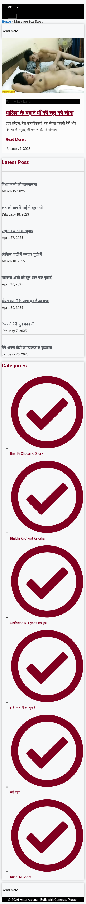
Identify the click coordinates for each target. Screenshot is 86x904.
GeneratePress (65, 900)
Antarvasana (18, 7)
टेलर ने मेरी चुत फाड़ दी (18, 324)
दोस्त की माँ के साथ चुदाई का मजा (25, 300)
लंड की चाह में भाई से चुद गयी (22, 207)
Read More (10, 31)
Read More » (16, 139)
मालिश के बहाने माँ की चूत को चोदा (39, 113)
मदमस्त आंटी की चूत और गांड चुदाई (27, 277)
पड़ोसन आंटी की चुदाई (17, 231)
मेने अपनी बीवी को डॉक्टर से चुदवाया (27, 347)
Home (6, 21)
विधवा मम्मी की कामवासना (19, 184)
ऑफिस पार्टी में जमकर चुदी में (22, 254)
